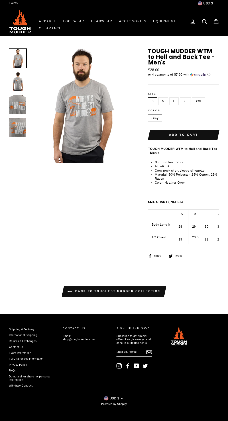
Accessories (133, 21)
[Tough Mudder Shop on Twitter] (145, 366)
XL (185, 101)
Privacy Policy (18, 364)
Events (13, 3)
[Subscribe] (149, 352)
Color (154, 110)
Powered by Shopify (114, 404)
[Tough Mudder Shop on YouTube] (136, 366)
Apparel (47, 21)
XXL (199, 101)
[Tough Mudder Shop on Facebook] (127, 366)
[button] (183, 74)
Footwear (73, 21)
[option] (81, 105)
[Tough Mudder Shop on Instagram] (119, 366)
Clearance (50, 28)
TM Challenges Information (26, 358)
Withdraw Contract (21, 385)
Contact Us (16, 347)
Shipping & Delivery (22, 329)
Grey (155, 118)
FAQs (12, 370)
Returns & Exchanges (23, 341)
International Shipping (23, 335)
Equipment (164, 21)
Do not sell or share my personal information (30, 378)
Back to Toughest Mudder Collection (117, 291)
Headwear (101, 21)
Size (152, 93)
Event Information (20, 353)
